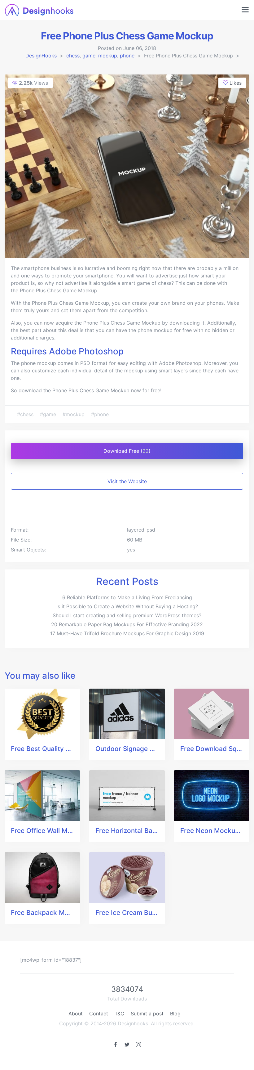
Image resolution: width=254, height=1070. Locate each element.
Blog (175, 1013)
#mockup (74, 414)
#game (49, 414)
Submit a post (147, 1013)
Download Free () (127, 451)
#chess (26, 414)
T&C (119, 1013)
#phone (100, 414)
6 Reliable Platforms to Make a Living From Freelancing (127, 597)
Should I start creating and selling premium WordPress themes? (127, 615)
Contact (98, 1013)
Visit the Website (127, 481)
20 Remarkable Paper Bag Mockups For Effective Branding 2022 (127, 624)
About (75, 1013)
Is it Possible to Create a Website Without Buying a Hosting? (127, 606)
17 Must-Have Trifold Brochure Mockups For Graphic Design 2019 (127, 633)
